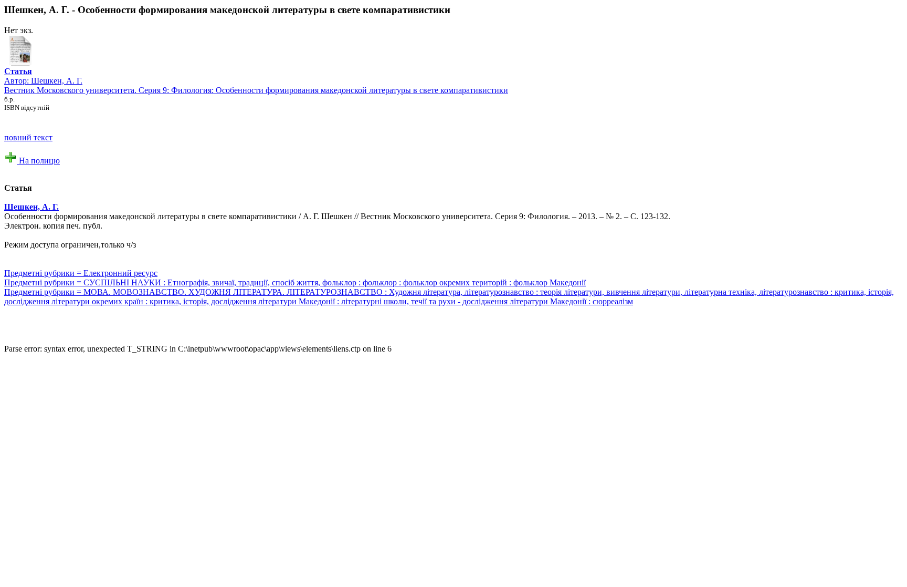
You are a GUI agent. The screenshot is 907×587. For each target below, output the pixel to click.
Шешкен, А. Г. (56, 80)
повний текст (28, 137)
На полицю (38, 160)
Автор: (18, 76)
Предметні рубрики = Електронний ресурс (80, 273)
